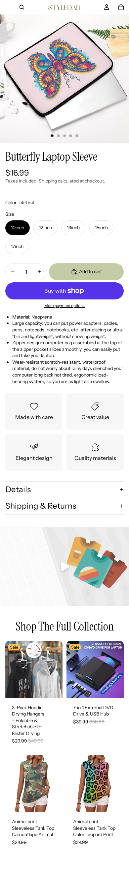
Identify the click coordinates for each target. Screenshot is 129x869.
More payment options (64, 305)
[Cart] (121, 7)
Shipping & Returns (40, 506)
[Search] (22, 7)
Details (18, 489)
